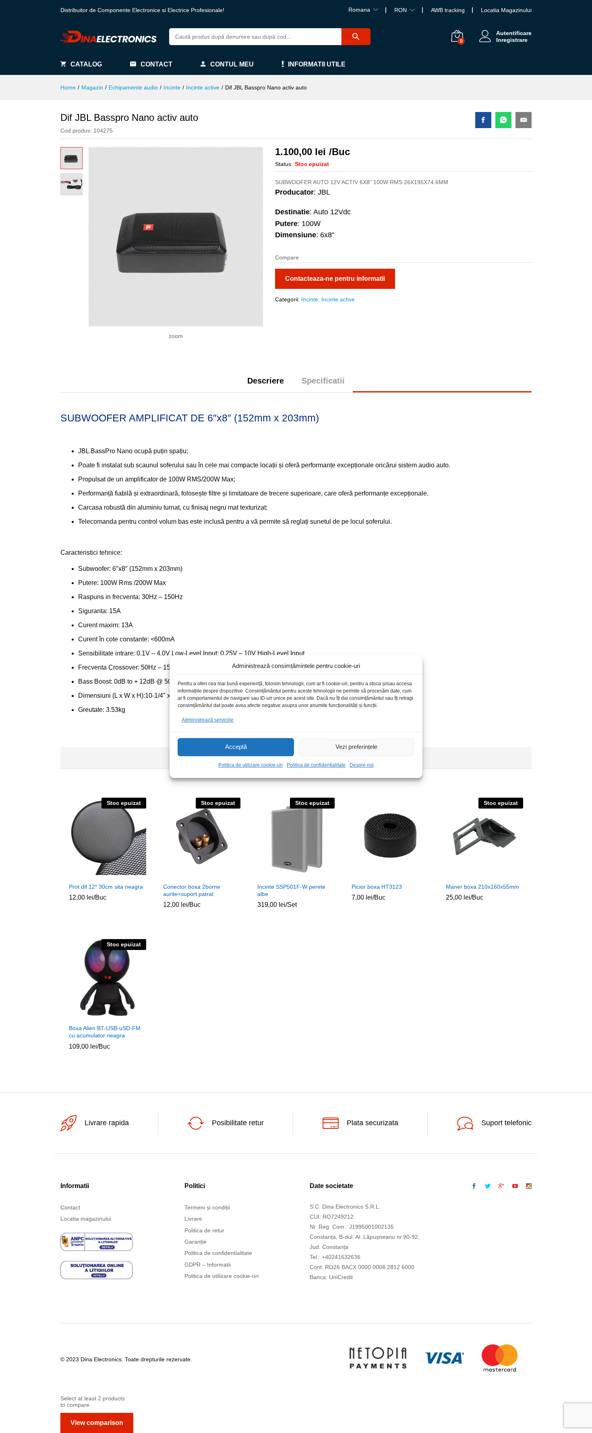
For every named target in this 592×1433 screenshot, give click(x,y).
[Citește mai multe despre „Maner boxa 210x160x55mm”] (466, 873)
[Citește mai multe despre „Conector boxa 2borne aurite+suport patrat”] (183, 873)
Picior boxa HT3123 (377, 886)
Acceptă (236, 747)
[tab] (265, 384)
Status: (284, 164)
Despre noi (362, 765)
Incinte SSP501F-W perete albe (291, 890)
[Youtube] (515, 1186)
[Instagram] (529, 1186)
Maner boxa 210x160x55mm (482, 886)
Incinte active (338, 299)
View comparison (96, 1422)
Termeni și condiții (207, 1207)
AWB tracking (448, 10)
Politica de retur (204, 1230)
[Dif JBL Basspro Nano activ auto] (483, 120)
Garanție (195, 1241)
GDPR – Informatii (207, 1264)
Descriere (265, 381)
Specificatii (323, 381)
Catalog (86, 64)
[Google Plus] (501, 1186)
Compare (126, 873)
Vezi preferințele (356, 747)
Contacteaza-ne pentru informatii (335, 278)
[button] (372, 873)
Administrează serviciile (208, 720)
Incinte (309, 299)
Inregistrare (512, 40)
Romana (359, 9)
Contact (156, 64)
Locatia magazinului (85, 1218)
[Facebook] (474, 1186)
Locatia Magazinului (506, 10)
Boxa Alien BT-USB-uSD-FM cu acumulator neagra (105, 1032)
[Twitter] (488, 1186)
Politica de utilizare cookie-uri (250, 765)
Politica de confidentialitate (316, 765)
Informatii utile (317, 64)
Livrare (193, 1218)
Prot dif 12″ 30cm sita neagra (106, 886)
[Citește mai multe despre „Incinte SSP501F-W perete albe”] (277, 873)
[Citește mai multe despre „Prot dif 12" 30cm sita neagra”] (89, 873)
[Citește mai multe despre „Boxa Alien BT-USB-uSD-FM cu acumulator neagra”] (89, 1015)
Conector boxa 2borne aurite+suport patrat (191, 890)
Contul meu (232, 64)
